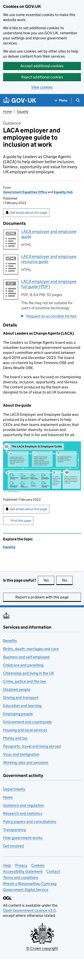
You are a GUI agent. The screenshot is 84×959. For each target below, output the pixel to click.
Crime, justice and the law (24, 681)
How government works (23, 837)
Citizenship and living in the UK (28, 673)
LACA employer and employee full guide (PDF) (48, 284)
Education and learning (22, 705)
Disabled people (16, 689)
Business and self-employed (26, 657)
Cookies (38, 865)
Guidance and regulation (23, 805)
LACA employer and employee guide (48, 234)
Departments (14, 789)
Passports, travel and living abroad (32, 746)
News (8, 797)
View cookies (42, 87)
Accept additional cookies (42, 66)
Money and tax (15, 738)
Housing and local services (25, 730)
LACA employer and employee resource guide (48, 259)
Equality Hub (63, 192)
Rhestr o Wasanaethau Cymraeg (29, 883)
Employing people (18, 713)
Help (7, 865)
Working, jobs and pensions (25, 762)
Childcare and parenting (23, 665)
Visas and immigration (21, 754)
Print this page (21, 521)
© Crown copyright (42, 948)
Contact (53, 871)
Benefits (10, 640)
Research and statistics (22, 813)
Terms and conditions (20, 877)
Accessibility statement (22, 871)
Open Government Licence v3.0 (29, 910)
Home (7, 111)
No (67, 580)
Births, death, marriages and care (31, 649)
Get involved (13, 846)
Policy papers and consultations (29, 821)
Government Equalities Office (25, 192)
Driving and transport (21, 697)
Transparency (14, 829)
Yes (48, 580)
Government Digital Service (25, 889)
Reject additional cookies (42, 77)
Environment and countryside (27, 722)
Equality (22, 111)
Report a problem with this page (42, 597)
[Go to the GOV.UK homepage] (19, 100)
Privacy (21, 865)
